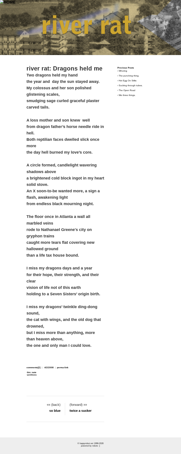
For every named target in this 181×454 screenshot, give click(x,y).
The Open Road (127, 90)
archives (32, 375)
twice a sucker (81, 410)
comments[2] (33, 367)
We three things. (127, 95)
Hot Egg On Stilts (127, 80)
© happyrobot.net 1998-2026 (90, 443)
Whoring (123, 71)
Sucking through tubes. (131, 85)
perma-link (62, 367)
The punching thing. (129, 75)
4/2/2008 (49, 367)
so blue (54, 410)
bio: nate (31, 372)
